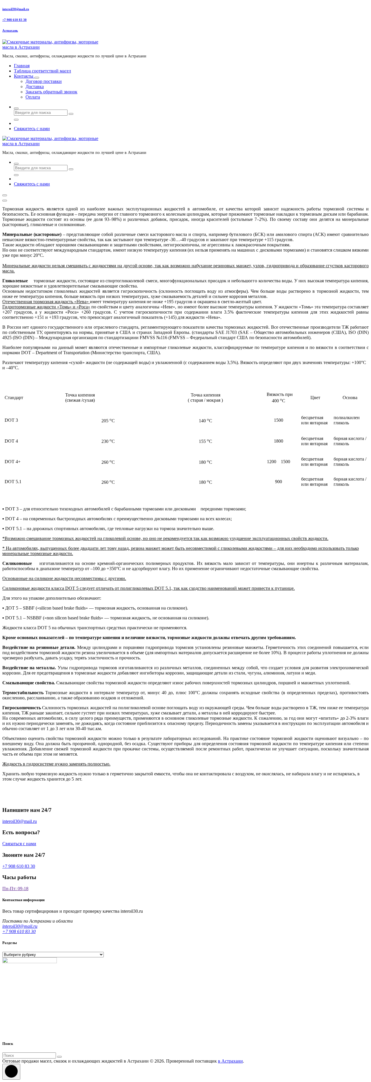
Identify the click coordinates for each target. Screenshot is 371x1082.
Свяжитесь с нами (32, 128)
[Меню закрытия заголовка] (4, 200)
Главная (22, 65)
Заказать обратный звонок (51, 91)
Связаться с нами (19, 843)
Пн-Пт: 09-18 (15, 888)
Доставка (35, 86)
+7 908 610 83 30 (14, 19)
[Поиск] (59, 1057)
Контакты (24, 76)
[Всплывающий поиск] (16, 108)
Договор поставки (44, 81)
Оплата (33, 96)
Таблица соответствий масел (42, 70)
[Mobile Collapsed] (36, 78)
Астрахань (10, 30)
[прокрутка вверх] (11, 1072)
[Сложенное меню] (4, 195)
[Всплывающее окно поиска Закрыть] (16, 120)
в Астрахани (230, 1061)
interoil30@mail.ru (15, 9)
